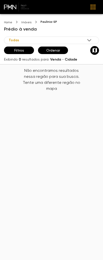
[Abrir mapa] (94, 50)
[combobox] (50, 40)
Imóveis (26, 22)
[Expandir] (89, 40)
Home (8, 22)
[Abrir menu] (93, 7)
